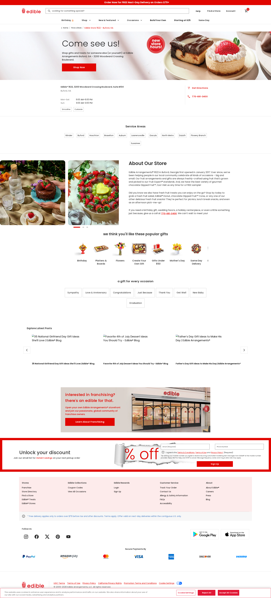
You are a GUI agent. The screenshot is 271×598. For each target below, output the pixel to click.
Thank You (164, 292)
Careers (210, 491)
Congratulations (122, 292)
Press (208, 495)
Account (230, 11)
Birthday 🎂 (68, 20)
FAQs (162, 499)
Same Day (204, 20)
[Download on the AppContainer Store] (235, 534)
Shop (84, 20)
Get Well (181, 292)
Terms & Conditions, (186, 452)
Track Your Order (168, 487)
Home (65, 28)
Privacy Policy (89, 583)
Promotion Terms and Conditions (140, 583)
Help (198, 11)
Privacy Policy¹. (217, 452)
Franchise (26, 487)
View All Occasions (77, 491)
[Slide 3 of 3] (87, 227)
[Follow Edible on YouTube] (68, 537)
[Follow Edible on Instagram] (26, 537)
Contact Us (165, 491)
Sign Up (215, 464)
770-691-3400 (169, 213)
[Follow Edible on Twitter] (47, 537)
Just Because (144, 292)
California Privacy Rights (110, 583)
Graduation (135, 303)
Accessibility (166, 503)
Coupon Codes (75, 487)
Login (116, 487)
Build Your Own (158, 20)
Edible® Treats (29, 499)
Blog (208, 499)
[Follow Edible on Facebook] (36, 537)
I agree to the (171, 452)
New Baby (198, 292)
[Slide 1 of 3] (76, 227)
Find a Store (213, 11)
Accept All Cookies (228, 592)
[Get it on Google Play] (204, 534)
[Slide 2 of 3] (83, 227)
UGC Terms (59, 583)
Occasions (133, 20)
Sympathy (73, 292)
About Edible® (212, 487)
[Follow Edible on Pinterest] (58, 537)
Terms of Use (200, 452)
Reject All (206, 592)
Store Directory (29, 491)
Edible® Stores (28, 503)
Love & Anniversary (96, 292)
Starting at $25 (182, 20)
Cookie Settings (166, 583)
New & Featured (107, 20)
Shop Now (79, 67)
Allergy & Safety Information (174, 495)
